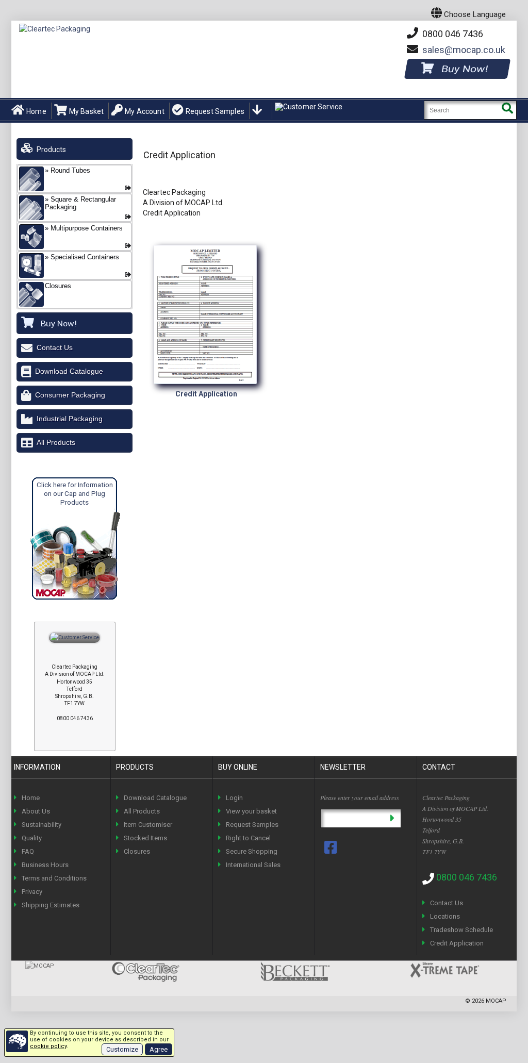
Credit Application (457, 943)
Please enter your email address (359, 797)
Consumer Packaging (70, 395)
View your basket (251, 811)
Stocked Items (145, 838)
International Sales (253, 865)
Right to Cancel (248, 838)
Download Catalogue (69, 371)
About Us (36, 811)
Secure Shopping (251, 851)
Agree (159, 1049)
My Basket (86, 111)
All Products (56, 442)
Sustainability (41, 824)
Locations (445, 916)
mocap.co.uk (463, 49)
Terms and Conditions (54, 878)
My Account (144, 111)
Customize (122, 1049)
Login (234, 798)
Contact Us (55, 347)
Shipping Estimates (50, 905)
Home (36, 111)
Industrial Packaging (70, 418)
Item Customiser (148, 824)
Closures (137, 851)
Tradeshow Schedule (461, 930)
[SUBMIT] (392, 818)
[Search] (507, 110)
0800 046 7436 (451, 33)
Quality (32, 838)
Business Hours (45, 865)
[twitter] (331, 864)
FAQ (28, 851)
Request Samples (215, 111)
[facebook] (331, 847)
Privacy (32, 891)
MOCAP (496, 1001)
